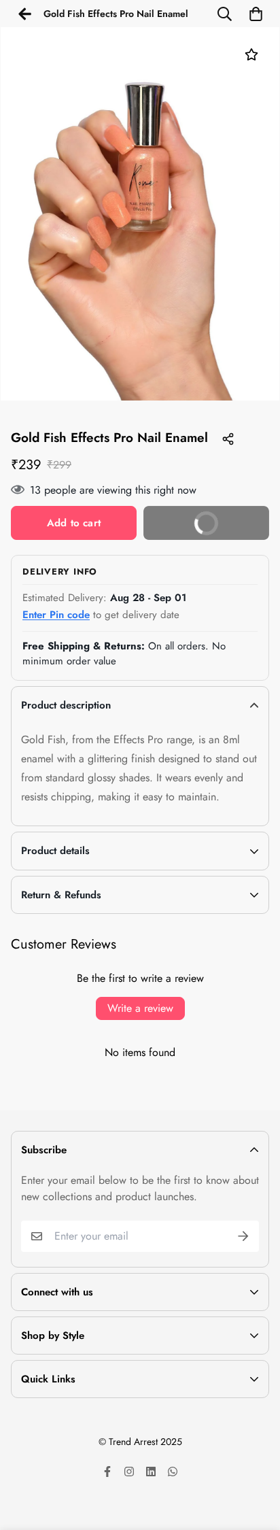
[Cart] (255, 13)
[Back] (24, 13)
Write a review (140, 1008)
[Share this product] (228, 438)
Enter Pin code (56, 614)
